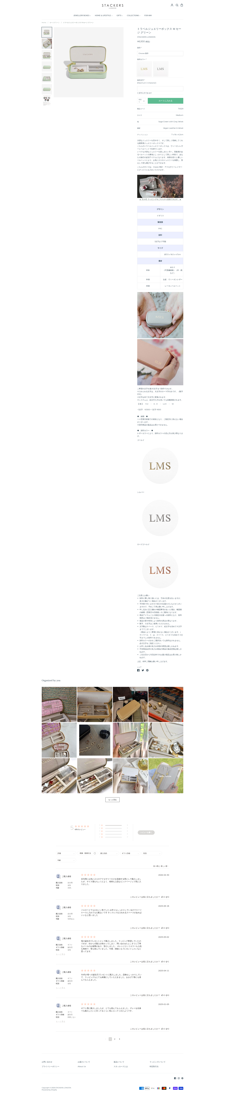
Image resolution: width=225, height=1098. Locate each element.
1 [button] (110, 1039)
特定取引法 (154, 1066)
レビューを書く (146, 832)
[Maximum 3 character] (146, 81)
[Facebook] (174, 1078)
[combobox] (141, 101)
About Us (82, 1066)
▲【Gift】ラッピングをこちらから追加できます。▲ (160, 199)
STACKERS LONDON (146, 37)
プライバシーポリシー (50, 1066)
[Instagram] (178, 1078)
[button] (59, 704)
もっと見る (60, 954)
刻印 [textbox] (139, 48)
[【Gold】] (144, 69)
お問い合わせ (47, 1062)
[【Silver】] (161, 69)
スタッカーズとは (121, 1066)
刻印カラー (141, 59)
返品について (119, 1062)
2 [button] (114, 1039)
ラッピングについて (157, 1062)
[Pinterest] (181, 1078)
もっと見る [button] (112, 800)
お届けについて (84, 1062)
